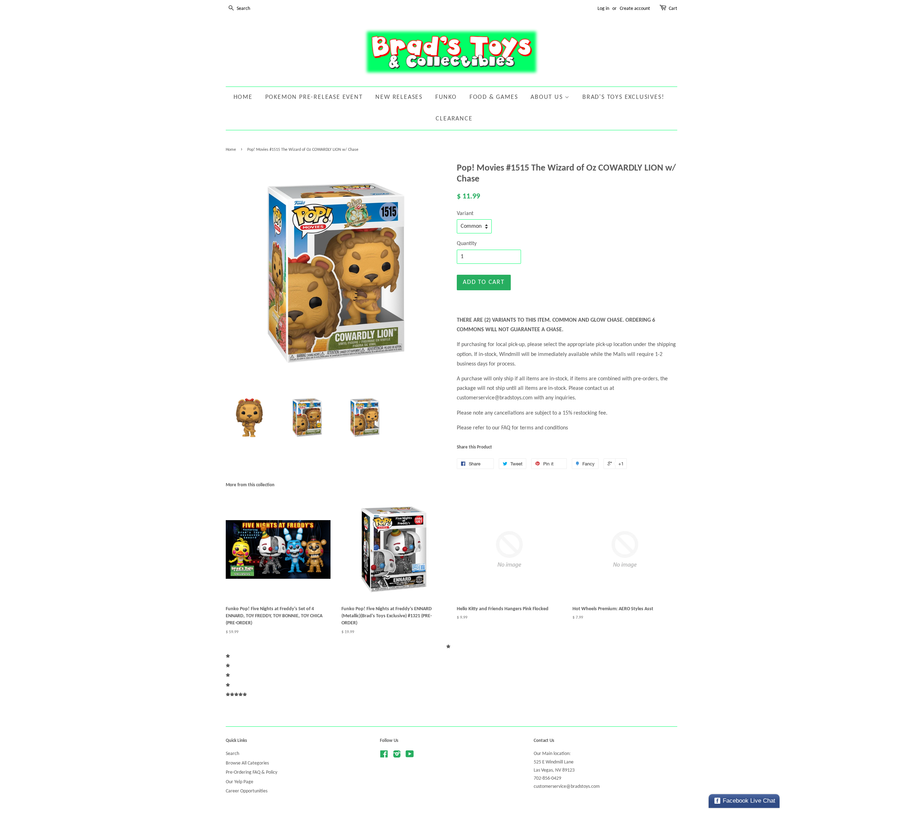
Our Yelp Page (239, 782)
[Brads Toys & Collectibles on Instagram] (397, 756)
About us (548, 97)
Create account (635, 8)
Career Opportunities (246, 791)
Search (232, 753)
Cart (673, 8)
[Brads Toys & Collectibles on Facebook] (384, 756)
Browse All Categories (247, 763)
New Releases (399, 97)
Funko (446, 97)
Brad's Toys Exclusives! (623, 97)
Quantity (467, 243)
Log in (603, 8)
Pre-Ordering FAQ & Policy (251, 772)
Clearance (454, 118)
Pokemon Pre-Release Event (314, 97)
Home (243, 97)
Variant (465, 213)
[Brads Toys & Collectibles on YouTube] (410, 756)
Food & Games (493, 97)
